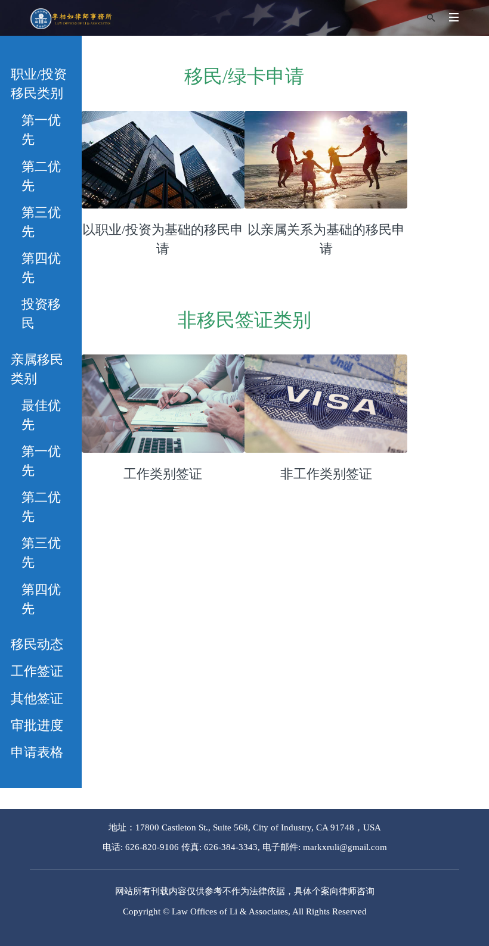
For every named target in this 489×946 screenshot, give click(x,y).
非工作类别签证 (326, 473)
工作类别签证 (162, 473)
